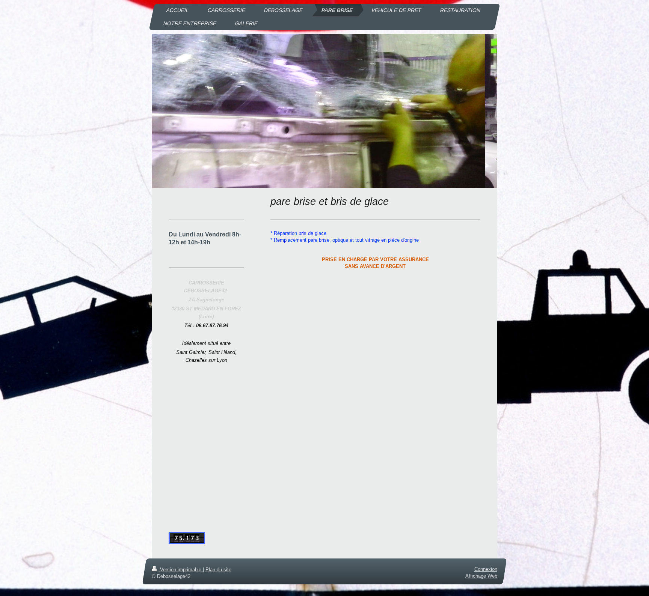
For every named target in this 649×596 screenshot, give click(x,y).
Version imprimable (180, 569)
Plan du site (218, 569)
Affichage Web (481, 576)
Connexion (485, 569)
